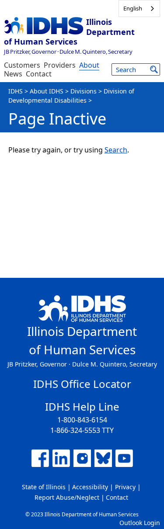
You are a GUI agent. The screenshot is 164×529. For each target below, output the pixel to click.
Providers (60, 65)
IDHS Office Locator (82, 384)
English (132, 8)
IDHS (15, 91)
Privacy (125, 487)
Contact (39, 74)
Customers (22, 65)
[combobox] (139, 8)
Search (116, 150)
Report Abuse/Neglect (67, 497)
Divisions (83, 91)
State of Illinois (44, 487)
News (13, 74)
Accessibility (90, 487)
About (89, 65)
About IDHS (46, 91)
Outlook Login (139, 523)
